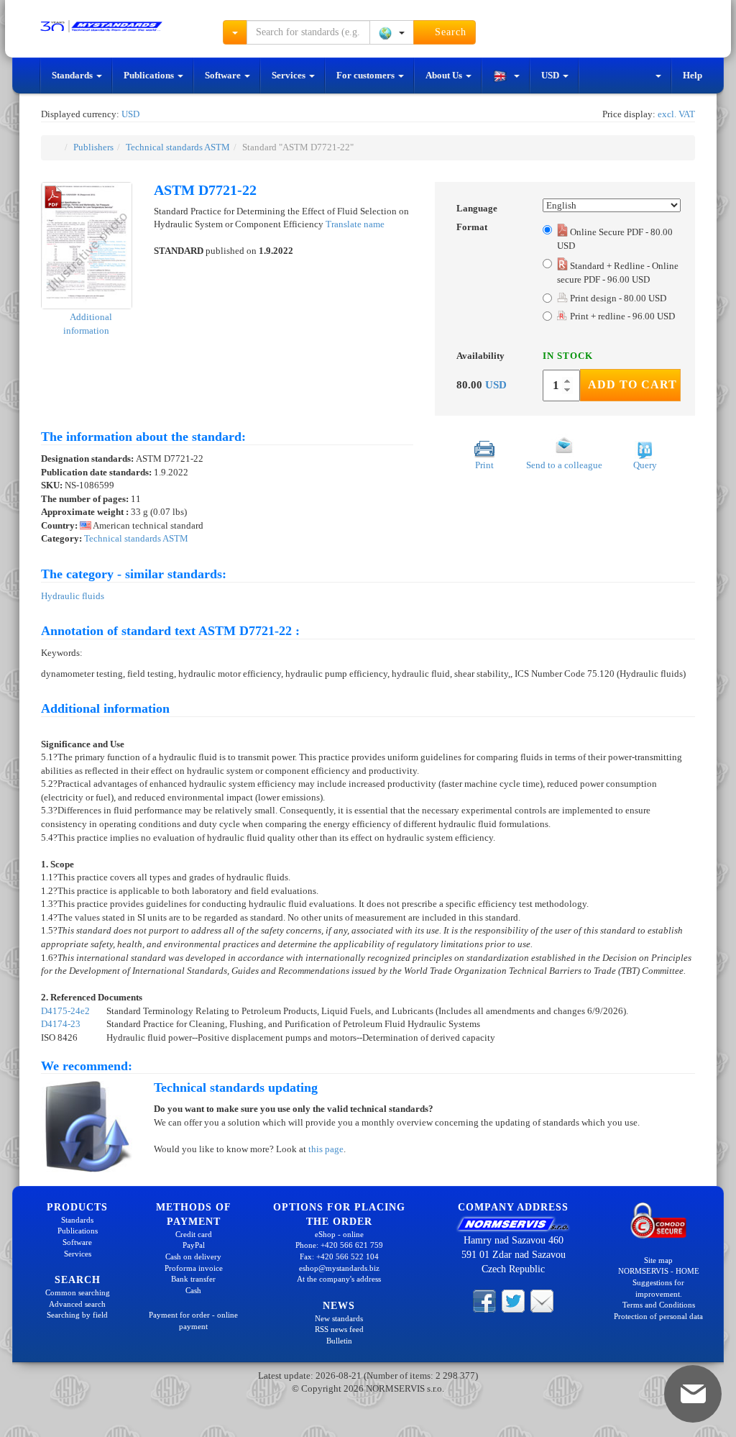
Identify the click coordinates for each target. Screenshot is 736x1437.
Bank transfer (193, 1278)
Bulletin (339, 1340)
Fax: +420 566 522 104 (339, 1256)
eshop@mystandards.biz (339, 1268)
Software (224, 75)
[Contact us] (541, 1300)
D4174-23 (60, 1023)
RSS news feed (339, 1329)
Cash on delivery (193, 1256)
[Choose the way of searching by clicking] (235, 32)
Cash (193, 1290)
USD (551, 75)
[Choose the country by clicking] (391, 32)
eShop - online (339, 1234)
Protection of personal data (658, 1316)
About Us (445, 75)
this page (326, 1149)
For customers (366, 75)
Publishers (93, 147)
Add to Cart (632, 384)
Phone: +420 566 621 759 (339, 1245)
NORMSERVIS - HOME (658, 1271)
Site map (658, 1260)
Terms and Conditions (658, 1304)
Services (290, 75)
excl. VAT (676, 114)
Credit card (193, 1234)
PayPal (194, 1245)
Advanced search (77, 1304)
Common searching (77, 1292)
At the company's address (339, 1278)
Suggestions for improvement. (658, 1288)
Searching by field (77, 1314)
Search (448, 32)
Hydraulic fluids (72, 595)
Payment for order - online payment (193, 1320)
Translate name (355, 224)
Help (692, 75)
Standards (73, 75)
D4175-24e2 (65, 1010)
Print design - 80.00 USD (617, 298)
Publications (150, 75)
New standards (339, 1318)
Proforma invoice (194, 1268)
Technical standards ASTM (178, 147)
